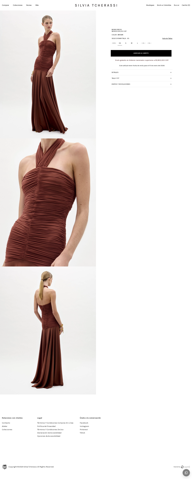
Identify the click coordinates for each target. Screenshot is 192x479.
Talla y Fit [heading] (115, 78)
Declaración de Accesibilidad (49, 433)
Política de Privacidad (46, 426)
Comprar (5, 5)
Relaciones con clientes (12, 418)
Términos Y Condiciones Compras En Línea (55, 423)
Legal (39, 418)
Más (37, 5)
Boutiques (150, 5)
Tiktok (82, 433)
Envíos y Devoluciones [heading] (121, 84)
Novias (29, 5)
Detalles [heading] (115, 72)
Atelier (4, 426)
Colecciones (17, 5)
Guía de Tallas (167, 38)
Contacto (6, 423)
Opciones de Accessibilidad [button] (48, 436)
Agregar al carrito (141, 53)
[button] (170, 72)
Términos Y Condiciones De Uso (50, 429)
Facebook (84, 423)
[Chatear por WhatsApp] (186, 472)
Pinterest (84, 429)
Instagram (84, 426)
